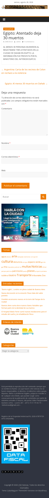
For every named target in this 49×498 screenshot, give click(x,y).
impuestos (11, 267)
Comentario (6, 108)
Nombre (5, 143)
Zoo (44, 275)
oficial (44, 267)
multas (26, 266)
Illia (5, 266)
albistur (9, 257)
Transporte (24, 275)
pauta (25, 271)
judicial (17, 267)
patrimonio (17, 271)
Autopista (20, 257)
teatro (12, 275)
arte (14, 256)
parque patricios (6, 271)
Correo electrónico (10, 156)
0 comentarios (29, 42)
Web (3, 170)
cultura (7, 261)
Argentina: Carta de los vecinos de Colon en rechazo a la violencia (23, 71)
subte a (4, 275)
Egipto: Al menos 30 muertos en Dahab (26, 83)
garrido (43, 262)
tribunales (37, 275)
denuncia (17, 262)
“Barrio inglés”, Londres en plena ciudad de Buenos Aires (23, 289)
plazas (31, 270)
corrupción (34, 257)
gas (2, 267)
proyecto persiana (41, 271)
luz (20, 267)
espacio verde (34, 262)
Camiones (27, 257)
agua (3, 256)
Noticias (37, 266)
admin (18, 42)
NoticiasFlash (8, 29)
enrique (24, 262)
